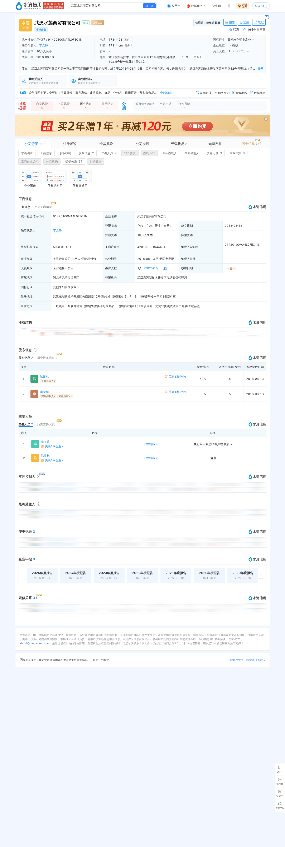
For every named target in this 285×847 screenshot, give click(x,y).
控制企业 (149, 153)
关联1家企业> (178, 376)
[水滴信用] (28, 6)
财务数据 (96, 161)
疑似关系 (73, 161)
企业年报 (237, 153)
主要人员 (109, 153)
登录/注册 (261, 6)
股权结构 (65, 153)
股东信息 (86, 153)
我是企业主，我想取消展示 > (247, 660)
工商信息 (46, 153)
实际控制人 (170, 153)
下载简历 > (150, 444)
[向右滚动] (261, 575)
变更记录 (214, 153)
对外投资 (130, 153)
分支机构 (52, 161)
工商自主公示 (30, 161)
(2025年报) (152, 268)
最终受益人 (192, 153)
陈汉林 (44, 376)
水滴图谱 (27, 153)
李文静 (43, 45)
